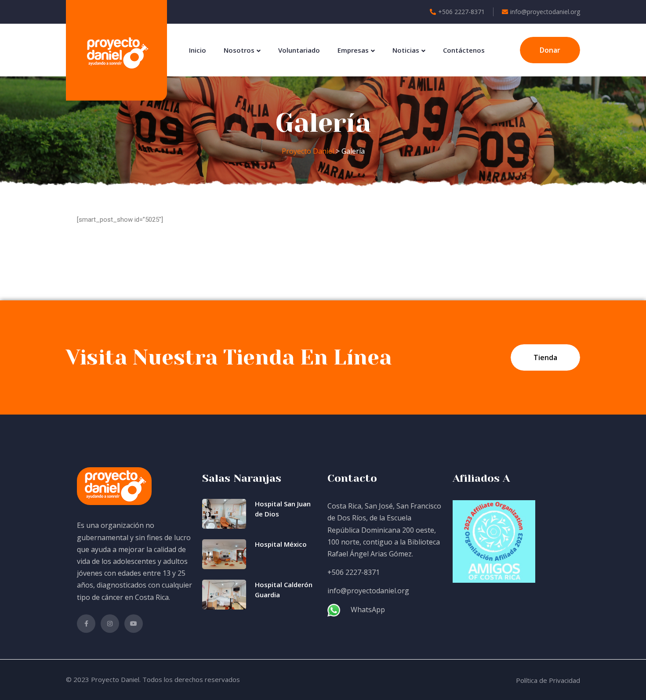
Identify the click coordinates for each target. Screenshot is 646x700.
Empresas (353, 50)
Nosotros (239, 50)
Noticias (405, 50)
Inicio (197, 50)
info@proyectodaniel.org (545, 11)
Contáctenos (464, 50)
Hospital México (281, 544)
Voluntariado (299, 50)
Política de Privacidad (548, 680)
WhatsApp (368, 609)
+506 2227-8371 (461, 11)
